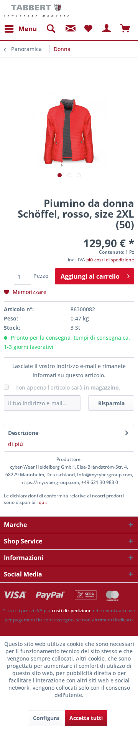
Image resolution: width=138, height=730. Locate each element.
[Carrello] (125, 28)
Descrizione (23, 432)
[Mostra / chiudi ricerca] (50, 28)
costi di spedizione (72, 610)
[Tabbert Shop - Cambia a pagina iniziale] (36, 10)
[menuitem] (20, 28)
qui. (43, 502)
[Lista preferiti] (88, 28)
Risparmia (111, 403)
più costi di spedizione (110, 259)
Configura (46, 718)
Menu (27, 28)
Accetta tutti (86, 718)
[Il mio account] (107, 28)
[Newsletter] (69, 28)
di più (15, 444)
